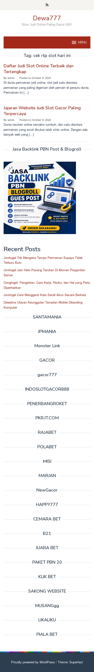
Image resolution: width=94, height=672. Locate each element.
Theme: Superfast (70, 662)
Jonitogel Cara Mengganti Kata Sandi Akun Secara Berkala (45, 294)
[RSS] (47, 5)
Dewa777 (47, 18)
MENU (82, 42)
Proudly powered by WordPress (33, 662)
